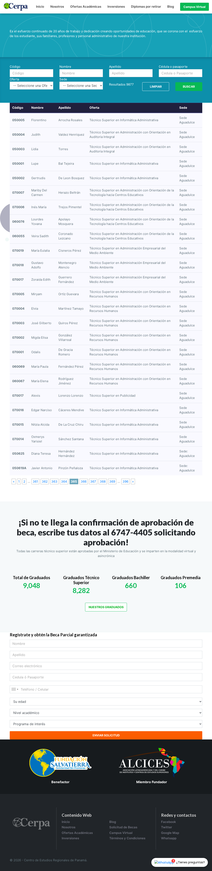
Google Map (170, 833)
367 (93, 481)
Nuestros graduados (106, 607)
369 (112, 481)
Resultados (117, 84)
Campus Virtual (194, 6)
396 (125, 481)
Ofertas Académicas (85, 6)
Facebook (168, 822)
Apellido (115, 67)
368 (103, 481)
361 (35, 481)
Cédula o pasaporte (173, 67)
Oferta (14, 79)
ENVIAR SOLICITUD (106, 735)
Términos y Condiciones (127, 838)
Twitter (166, 827)
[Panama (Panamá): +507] (14, 689)
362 (45, 481)
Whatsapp (168, 838)
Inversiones (116, 6)
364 (64, 481)
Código (15, 67)
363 (54, 481)
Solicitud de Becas (123, 827)
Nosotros (57, 6)
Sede (63, 79)
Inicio (40, 6)
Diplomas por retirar (146, 6)
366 (84, 481)
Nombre (65, 67)
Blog (170, 6)
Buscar (189, 86)
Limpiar (156, 86)
